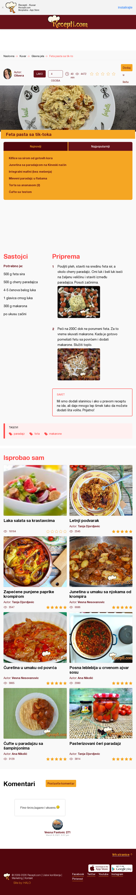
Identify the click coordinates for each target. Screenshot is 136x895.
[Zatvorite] (3, 7)
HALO (27, 882)
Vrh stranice (120, 854)
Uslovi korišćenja (52, 875)
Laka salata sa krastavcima (35, 499)
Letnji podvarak (101, 499)
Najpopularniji (100, 146)
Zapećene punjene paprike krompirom (35, 572)
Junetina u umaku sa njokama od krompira (101, 572)
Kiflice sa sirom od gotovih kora (31, 158)
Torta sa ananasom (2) (24, 185)
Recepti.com (68, 22)
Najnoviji (35, 146)
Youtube (103, 874)
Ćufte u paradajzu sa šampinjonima (35, 724)
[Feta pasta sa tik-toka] (91, 302)
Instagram (117, 874)
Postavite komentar (60, 783)
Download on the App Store (99, 868)
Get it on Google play (121, 868)
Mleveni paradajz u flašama (28, 178)
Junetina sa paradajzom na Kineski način (37, 164)
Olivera (19, 75)
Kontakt (29, 878)
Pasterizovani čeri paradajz (101, 724)
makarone (55, 433)
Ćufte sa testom (20, 191)
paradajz (19, 433)
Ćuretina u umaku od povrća (35, 648)
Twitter (91, 874)
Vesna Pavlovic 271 (57, 832)
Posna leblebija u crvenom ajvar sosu (101, 648)
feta (37, 433)
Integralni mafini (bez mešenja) (30, 171)
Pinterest (77, 878)
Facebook (78, 874)
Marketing (17, 878)
